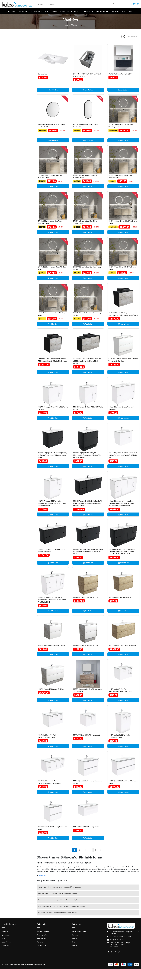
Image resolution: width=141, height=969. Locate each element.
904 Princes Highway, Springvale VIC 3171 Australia (124, 933)
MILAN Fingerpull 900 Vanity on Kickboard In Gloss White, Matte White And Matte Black (87, 455)
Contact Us (5, 945)
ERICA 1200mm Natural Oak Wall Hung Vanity (52, 268)
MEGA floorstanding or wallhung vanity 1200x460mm (87, 690)
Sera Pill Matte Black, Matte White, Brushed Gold (85, 125)
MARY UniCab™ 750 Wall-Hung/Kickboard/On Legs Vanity (120, 690)
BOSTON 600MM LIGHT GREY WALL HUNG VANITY (87, 75)
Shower (74, 938)
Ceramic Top (42, 74)
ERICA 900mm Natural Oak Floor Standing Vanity (85, 176)
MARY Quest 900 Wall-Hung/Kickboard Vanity (87, 782)
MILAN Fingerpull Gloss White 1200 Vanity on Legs (121, 408)
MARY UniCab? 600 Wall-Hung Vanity (87, 735)
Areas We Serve (7, 942)
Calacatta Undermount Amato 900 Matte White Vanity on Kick (123, 360)
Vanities (75, 945)
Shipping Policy (42, 935)
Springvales (6, 935)
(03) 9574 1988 (125, 937)
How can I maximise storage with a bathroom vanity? (57, 900)
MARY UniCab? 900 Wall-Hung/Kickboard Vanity (47, 736)
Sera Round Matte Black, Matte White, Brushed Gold (51, 125)
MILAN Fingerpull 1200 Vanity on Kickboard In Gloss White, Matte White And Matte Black (52, 599)
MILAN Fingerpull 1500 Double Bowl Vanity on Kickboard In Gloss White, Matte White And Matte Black (121, 551)
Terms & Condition (43, 931)
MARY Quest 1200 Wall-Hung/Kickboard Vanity (123, 782)
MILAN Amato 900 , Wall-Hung (119, 597)
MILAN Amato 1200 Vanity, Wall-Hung (122, 645)
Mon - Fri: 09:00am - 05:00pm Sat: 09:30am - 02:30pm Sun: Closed (120, 945)
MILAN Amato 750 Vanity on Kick (85, 645)
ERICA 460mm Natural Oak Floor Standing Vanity (85, 222)
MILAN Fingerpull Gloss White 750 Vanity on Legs (88, 408)
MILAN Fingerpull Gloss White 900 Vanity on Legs (53, 408)
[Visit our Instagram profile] (111, 951)
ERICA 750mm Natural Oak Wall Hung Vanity (122, 268)
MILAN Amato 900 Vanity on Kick (85, 597)
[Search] (113, 4)
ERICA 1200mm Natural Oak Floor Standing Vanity (50, 176)
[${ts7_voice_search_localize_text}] (110, 4)
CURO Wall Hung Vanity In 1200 (120, 74)
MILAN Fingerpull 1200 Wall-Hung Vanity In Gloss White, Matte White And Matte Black (88, 551)
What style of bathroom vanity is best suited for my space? (60, 887)
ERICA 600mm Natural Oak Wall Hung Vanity (51, 314)
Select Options (53, 90)
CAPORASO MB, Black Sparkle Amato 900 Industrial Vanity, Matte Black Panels (123, 314)
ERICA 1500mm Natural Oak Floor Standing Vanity (120, 125)
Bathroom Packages (79, 931)
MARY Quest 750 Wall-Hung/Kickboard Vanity (52, 828)
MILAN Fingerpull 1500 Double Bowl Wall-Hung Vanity (51, 550)
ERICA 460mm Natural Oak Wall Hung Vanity (87, 314)
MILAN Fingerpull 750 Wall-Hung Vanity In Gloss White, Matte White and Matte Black (122, 455)
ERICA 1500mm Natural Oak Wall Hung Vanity (122, 222)
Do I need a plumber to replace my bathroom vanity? (57, 913)
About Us (5, 931)
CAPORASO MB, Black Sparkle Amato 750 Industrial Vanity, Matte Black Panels (52, 360)
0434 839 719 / (115, 937)
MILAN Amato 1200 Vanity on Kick (51, 689)
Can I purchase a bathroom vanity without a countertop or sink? (61, 906)
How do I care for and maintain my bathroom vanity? (57, 893)
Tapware (75, 935)
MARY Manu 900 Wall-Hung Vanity (85, 827)
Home (66, 25)
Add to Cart (124, 140)
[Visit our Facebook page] (108, 951)
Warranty (40, 942)
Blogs (4, 938)
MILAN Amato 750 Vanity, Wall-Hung (51, 645)
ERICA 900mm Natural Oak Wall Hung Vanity (87, 268)
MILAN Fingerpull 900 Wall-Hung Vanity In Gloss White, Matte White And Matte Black (52, 455)
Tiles (73, 942)
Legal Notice (41, 945)
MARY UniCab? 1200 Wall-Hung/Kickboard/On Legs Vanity (49, 782)
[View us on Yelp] (119, 951)
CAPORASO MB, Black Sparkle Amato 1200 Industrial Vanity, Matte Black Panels (87, 361)
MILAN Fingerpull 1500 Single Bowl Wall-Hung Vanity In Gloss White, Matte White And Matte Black (88, 503)
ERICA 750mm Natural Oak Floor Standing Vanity (120, 176)
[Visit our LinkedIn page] (115, 951)
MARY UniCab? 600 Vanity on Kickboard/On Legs (119, 736)
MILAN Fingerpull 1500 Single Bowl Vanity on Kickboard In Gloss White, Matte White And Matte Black (121, 503)
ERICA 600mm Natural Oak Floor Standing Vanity (50, 222)
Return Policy (41, 938)
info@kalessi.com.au (116, 940)
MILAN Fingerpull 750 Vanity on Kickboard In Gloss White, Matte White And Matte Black (52, 503)
